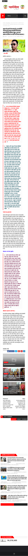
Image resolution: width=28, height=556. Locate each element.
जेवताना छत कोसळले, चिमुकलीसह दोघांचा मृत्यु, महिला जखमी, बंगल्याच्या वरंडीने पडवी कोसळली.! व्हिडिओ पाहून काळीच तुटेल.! (17, 488)
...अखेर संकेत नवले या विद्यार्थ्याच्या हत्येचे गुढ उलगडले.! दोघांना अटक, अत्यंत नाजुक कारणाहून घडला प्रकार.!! (17, 497)
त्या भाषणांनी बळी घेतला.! (9, 364)
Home (4, 23)
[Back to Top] (14, 554)
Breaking (8, 23)
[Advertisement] (14, 437)
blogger (14, 419)
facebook (24, 419)
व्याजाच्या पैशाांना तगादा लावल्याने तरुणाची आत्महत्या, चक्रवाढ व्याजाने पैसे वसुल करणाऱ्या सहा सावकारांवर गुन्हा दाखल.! (16, 460)
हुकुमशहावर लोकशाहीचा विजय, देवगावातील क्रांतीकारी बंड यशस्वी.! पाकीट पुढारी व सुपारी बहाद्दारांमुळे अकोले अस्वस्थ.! (14, 377)
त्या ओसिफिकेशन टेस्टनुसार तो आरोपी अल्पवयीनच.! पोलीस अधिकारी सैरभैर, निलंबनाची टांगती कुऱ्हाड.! (16, 469)
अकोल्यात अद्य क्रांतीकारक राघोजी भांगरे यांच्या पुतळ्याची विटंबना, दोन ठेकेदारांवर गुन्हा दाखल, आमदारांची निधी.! (13, 391)
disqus (19, 419)
